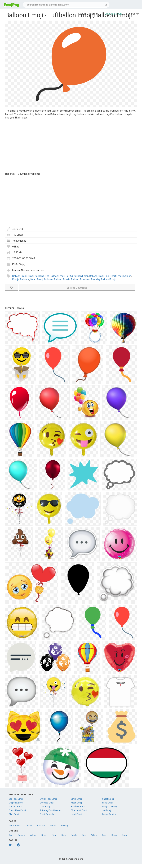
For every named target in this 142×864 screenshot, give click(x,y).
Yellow (33, 835)
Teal (54, 835)
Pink (84, 835)
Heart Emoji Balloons (41, 279)
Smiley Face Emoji (48, 799)
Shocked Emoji (47, 803)
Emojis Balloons (20, 279)
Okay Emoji (14, 814)
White (94, 835)
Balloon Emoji (19, 276)
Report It (10, 173)
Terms (53, 825)
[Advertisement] (71, 145)
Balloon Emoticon (80, 279)
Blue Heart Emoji (79, 810)
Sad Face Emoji (16, 799)
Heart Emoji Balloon (120, 276)
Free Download (78, 287)
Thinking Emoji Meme (50, 810)
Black (114, 835)
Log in (82, 14)
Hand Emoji (76, 814)
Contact (41, 825)
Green (44, 835)
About (29, 825)
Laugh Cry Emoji (110, 806)
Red (10, 835)
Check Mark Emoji (17, 810)
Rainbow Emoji (78, 806)
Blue (63, 835)
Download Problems (29, 173)
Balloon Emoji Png (99, 276)
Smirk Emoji (76, 799)
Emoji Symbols (47, 814)
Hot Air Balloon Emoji (77, 276)
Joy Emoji (107, 810)
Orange (21, 835)
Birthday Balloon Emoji (103, 279)
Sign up (94, 14)
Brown (125, 835)
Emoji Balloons (36, 276)
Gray (104, 835)
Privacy (64, 825)
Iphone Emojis (109, 814)
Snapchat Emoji (16, 803)
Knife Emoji (107, 803)
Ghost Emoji (108, 799)
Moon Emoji (76, 803)
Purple (74, 835)
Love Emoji (45, 806)
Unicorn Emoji (15, 806)
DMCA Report (15, 825)
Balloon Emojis (62, 279)
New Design (132, 14)
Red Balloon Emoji (55, 276)
